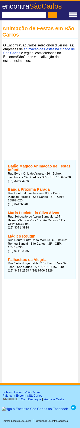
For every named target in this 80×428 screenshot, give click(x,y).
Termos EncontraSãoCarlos (17, 421)
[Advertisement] (40, 104)
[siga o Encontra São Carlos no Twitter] (73, 409)
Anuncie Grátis (54, 399)
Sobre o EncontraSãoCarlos (21, 392)
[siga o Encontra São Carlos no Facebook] (35, 409)
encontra (32, 6)
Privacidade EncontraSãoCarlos (51, 421)
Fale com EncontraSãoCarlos (22, 395)
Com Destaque (31, 399)
